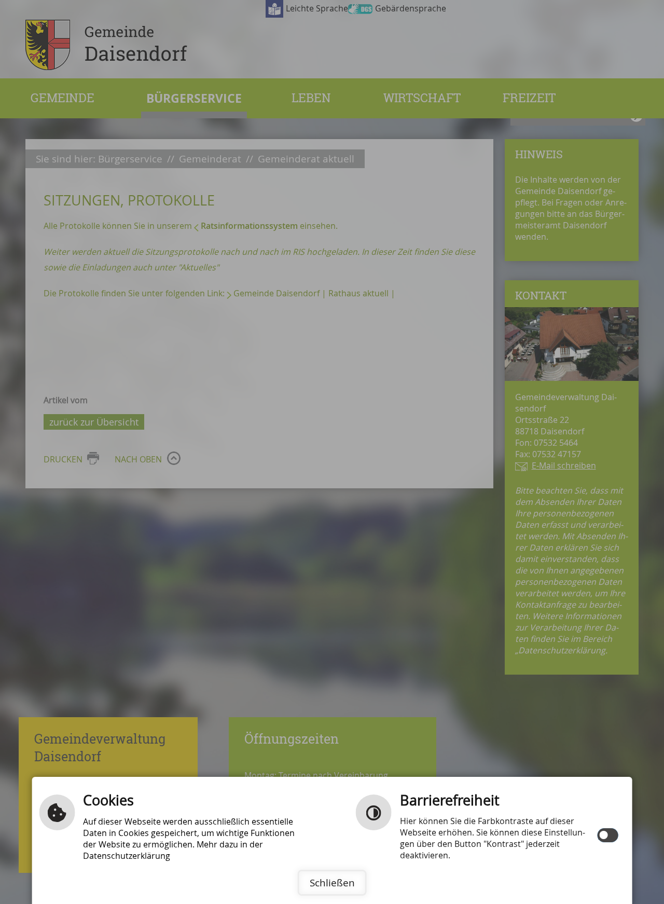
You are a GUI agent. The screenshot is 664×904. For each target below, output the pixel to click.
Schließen (332, 882)
